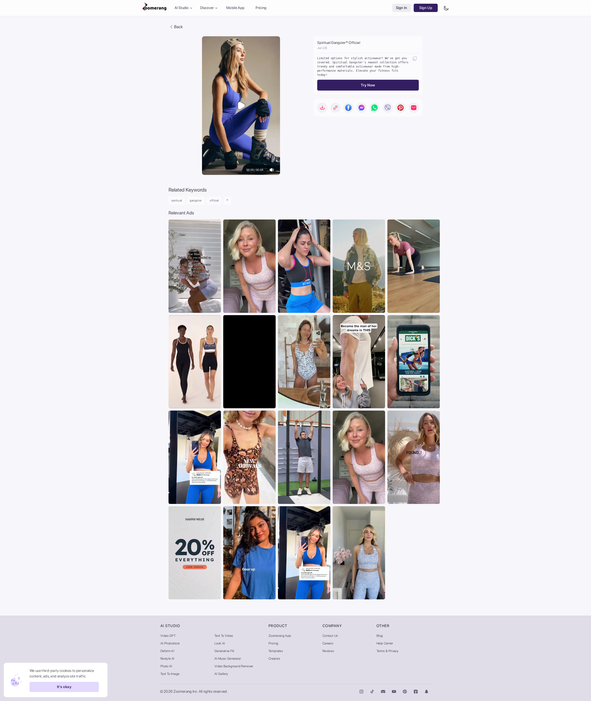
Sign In (401, 8)
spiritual (176, 200)
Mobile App (235, 8)
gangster (196, 200)
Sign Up (425, 8)
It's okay (64, 687)
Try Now (368, 85)
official (214, 200)
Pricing (261, 8)
